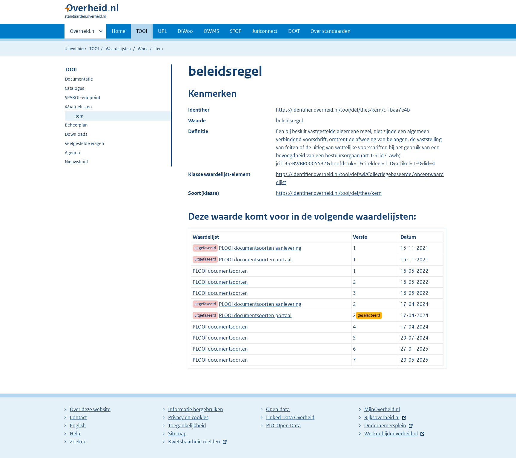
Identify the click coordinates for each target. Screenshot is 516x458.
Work (143, 48)
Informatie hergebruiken (195, 409)
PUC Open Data (283, 425)
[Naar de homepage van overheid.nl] (91, 9)
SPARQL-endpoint (82, 97)
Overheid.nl (83, 33)
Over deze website (90, 409)
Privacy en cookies (188, 417)
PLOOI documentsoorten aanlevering (260, 248)
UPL (162, 31)
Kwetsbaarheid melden (194, 441)
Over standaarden (331, 31)
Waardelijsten (118, 48)
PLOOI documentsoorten (220, 271)
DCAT (294, 31)
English (78, 425)
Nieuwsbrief (76, 161)
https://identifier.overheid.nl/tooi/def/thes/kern (329, 193)
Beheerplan (76, 125)
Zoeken (78, 441)
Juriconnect (264, 31)
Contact (78, 417)
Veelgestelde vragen (84, 143)
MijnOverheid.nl (382, 409)
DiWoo (185, 31)
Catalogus (74, 88)
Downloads (76, 134)
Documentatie (79, 79)
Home (118, 31)
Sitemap (177, 433)
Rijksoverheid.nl (382, 417)
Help (75, 433)
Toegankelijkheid (187, 425)
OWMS (211, 31)
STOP (236, 31)
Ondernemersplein (385, 425)
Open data (278, 409)
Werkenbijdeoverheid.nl (391, 433)
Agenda (72, 152)
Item (78, 116)
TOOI (141, 31)
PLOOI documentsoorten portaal (255, 259)
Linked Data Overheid (290, 417)
